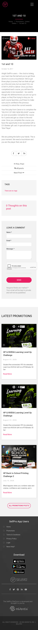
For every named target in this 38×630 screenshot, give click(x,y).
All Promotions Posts (19, 506)
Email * (8, 241)
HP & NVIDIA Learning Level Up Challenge (17, 353)
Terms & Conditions (13, 535)
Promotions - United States (20, 22)
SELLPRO (19, 624)
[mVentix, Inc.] (19, 608)
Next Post (18, 173)
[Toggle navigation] (32, 4)
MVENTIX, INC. (30, 622)
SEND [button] (19, 280)
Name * (9, 232)
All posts (20, 168)
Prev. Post (20, 164)
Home (11, 21)
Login (8, 543)
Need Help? (10, 547)
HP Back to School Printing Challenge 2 (15, 474)
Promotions (10, 531)
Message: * (10, 249)
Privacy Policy (11, 539)
